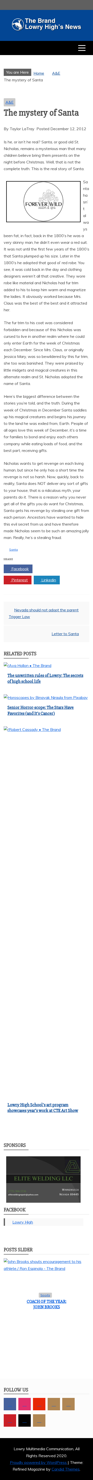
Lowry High (22, 1222)
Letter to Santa (65, 633)
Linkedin (48, 579)
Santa (13, 549)
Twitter (48, 568)
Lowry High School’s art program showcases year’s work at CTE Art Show (42, 1107)
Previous (12, 1444)
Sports (45, 1438)
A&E (9, 102)
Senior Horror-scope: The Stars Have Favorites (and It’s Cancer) (40, 710)
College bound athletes (46, 1447)
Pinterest (19, 579)
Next (81, 1444)
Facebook (19, 568)
